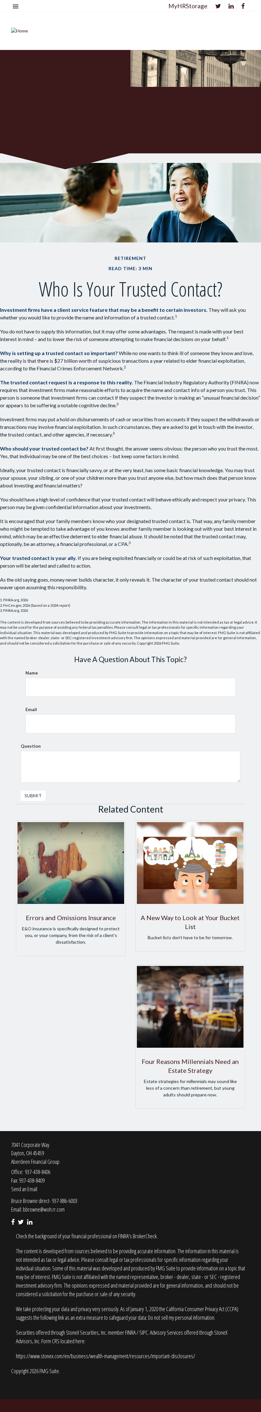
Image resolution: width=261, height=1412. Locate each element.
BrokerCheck (145, 1236)
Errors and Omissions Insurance (71, 917)
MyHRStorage (188, 6)
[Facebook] (243, 6)
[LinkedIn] (231, 6)
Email (31, 709)
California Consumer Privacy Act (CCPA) (202, 1309)
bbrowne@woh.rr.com (44, 1209)
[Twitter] (218, 6)
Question (31, 746)
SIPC (143, 1332)
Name (31, 672)
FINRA (131, 1332)
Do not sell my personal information (181, 1317)
